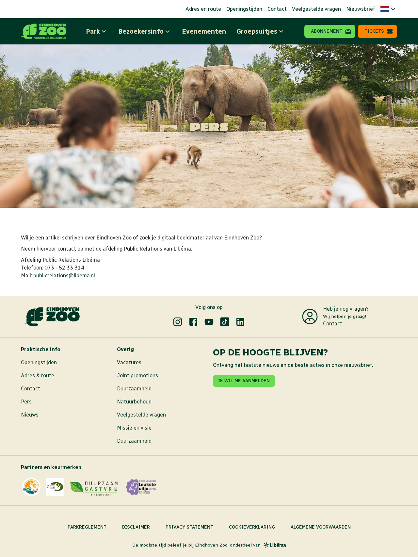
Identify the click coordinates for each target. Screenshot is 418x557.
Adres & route (37, 375)
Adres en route (203, 9)
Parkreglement (87, 527)
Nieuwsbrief (360, 9)
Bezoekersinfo (141, 31)
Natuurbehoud (134, 402)
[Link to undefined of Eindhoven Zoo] (177, 322)
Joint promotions (137, 375)
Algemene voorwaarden (321, 527)
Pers (26, 402)
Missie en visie (134, 428)
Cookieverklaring (252, 527)
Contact (277, 9)
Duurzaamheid (134, 388)
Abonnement (326, 31)
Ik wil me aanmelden (244, 381)
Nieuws (30, 415)
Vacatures (129, 362)
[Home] (44, 31)
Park (93, 31)
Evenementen (204, 31)
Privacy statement (189, 527)
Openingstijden (244, 9)
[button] (388, 9)
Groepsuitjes (256, 31)
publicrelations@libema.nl (64, 275)
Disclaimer (136, 527)
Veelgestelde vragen (316, 9)
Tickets (374, 31)
